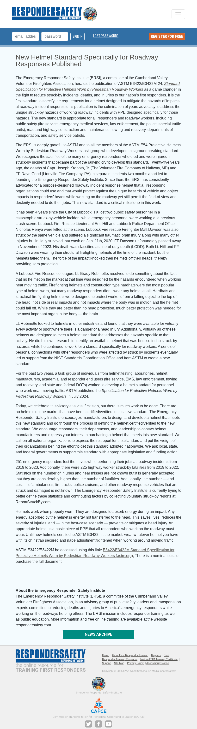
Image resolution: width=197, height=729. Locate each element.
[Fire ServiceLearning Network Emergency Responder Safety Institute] (54, 14)
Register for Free (167, 36)
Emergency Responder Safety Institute (99, 684)
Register (156, 655)
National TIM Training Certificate (159, 659)
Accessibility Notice (157, 663)
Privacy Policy (135, 663)
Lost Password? (105, 36)
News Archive (98, 634)
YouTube (109, 724)
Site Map (119, 663)
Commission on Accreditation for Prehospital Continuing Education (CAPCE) (99, 705)
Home (105, 655)
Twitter (88, 724)
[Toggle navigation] (178, 14)
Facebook (98, 724)
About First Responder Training (130, 655)
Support (106, 663)
